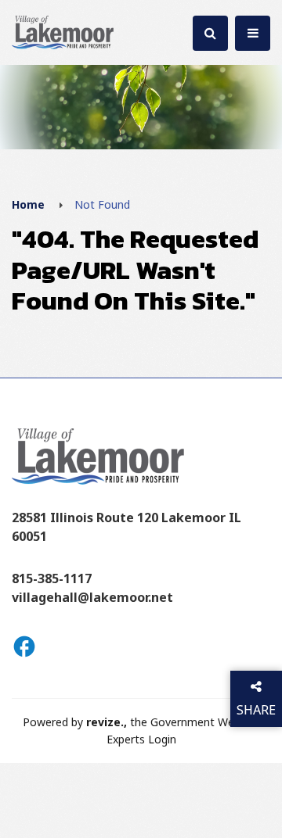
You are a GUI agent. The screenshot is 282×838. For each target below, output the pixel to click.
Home (28, 204)
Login (162, 739)
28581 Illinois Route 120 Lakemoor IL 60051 (126, 527)
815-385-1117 (52, 578)
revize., (106, 721)
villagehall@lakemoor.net (92, 597)
